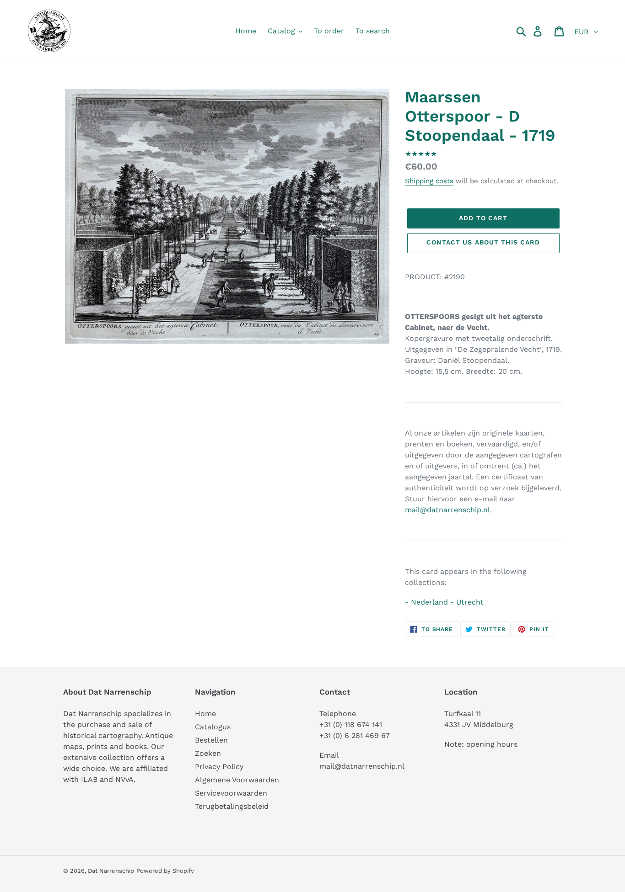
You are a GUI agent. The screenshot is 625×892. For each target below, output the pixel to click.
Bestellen (211, 740)
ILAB (89, 779)
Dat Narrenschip (111, 870)
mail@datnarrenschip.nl (447, 509)
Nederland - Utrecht (447, 602)
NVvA (124, 779)
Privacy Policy (219, 766)
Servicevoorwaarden (231, 793)
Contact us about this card (483, 242)
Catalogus (213, 726)
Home (205, 713)
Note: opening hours (480, 744)
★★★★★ (421, 153)
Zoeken (208, 753)
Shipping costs (429, 181)
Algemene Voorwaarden (237, 779)
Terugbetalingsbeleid (232, 806)
